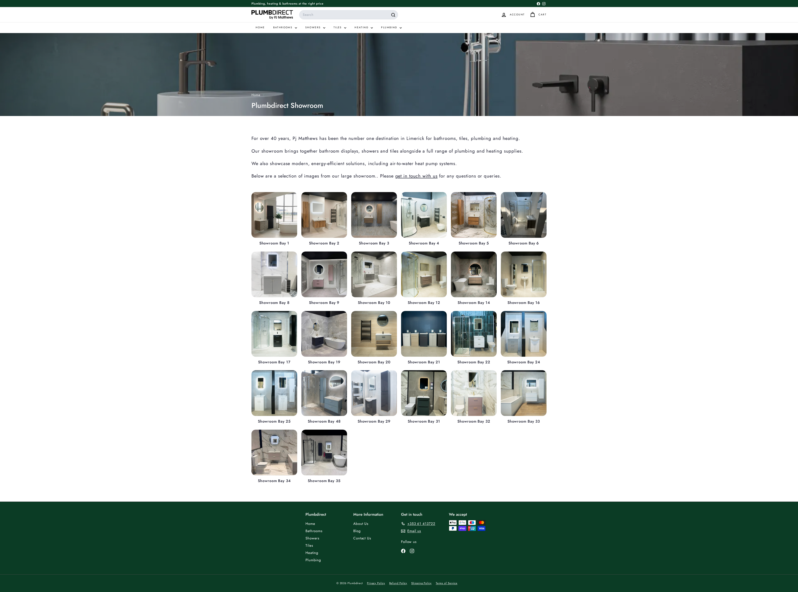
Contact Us (362, 538)
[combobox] (348, 14)
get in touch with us (416, 176)
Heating (362, 27)
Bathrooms (283, 27)
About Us (360, 523)
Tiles (338, 27)
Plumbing (390, 27)
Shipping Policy (421, 583)
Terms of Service (446, 583)
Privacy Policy (376, 583)
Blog (357, 530)
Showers (313, 27)
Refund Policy (398, 583)
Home (260, 27)
